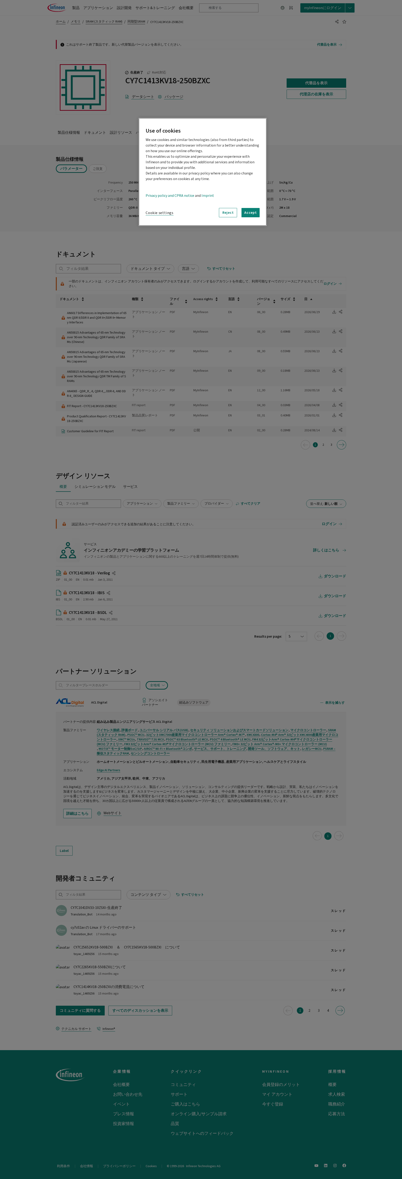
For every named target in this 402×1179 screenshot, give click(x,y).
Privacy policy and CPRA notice (170, 195)
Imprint (207, 195)
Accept (250, 212)
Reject (228, 212)
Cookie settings (160, 212)
